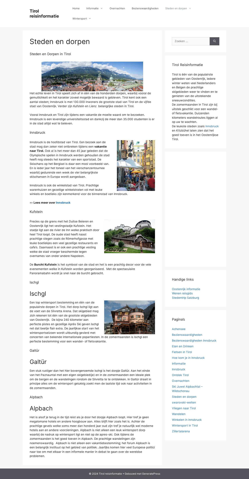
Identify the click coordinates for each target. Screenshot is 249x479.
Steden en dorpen (176, 8)
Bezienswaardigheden (145, 8)
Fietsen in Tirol (182, 352)
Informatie (92, 8)
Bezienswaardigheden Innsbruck (194, 340)
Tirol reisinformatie (44, 13)
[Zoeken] (214, 41)
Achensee (178, 329)
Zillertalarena (181, 431)
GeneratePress (151, 473)
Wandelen (178, 414)
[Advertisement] (195, 209)
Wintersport (79, 18)
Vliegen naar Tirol (184, 408)
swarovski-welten (184, 402)
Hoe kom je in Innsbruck (188, 358)
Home (76, 8)
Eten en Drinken (182, 346)
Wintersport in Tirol (185, 425)
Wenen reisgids (182, 293)
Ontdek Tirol (180, 375)
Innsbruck (63, 202)
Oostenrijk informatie (186, 289)
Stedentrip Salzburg (185, 297)
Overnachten (117, 8)
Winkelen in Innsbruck (187, 419)
